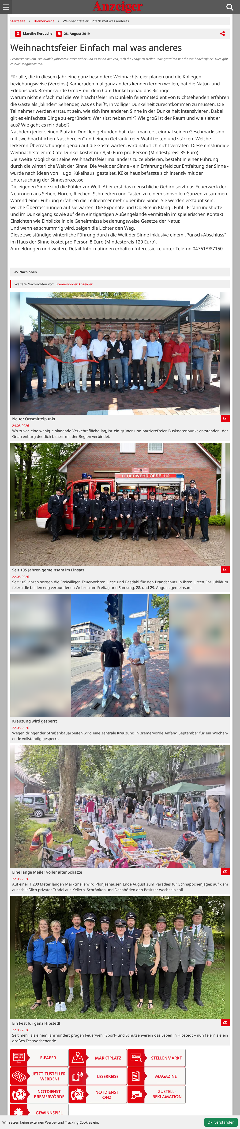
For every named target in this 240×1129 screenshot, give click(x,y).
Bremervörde (44, 21)
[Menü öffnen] (6, 7)
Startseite (17, 21)
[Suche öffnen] (232, 7)
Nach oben (28, 272)
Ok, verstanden (221, 1122)
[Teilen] (222, 34)
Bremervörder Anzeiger (74, 284)
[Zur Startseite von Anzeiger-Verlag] (118, 7)
